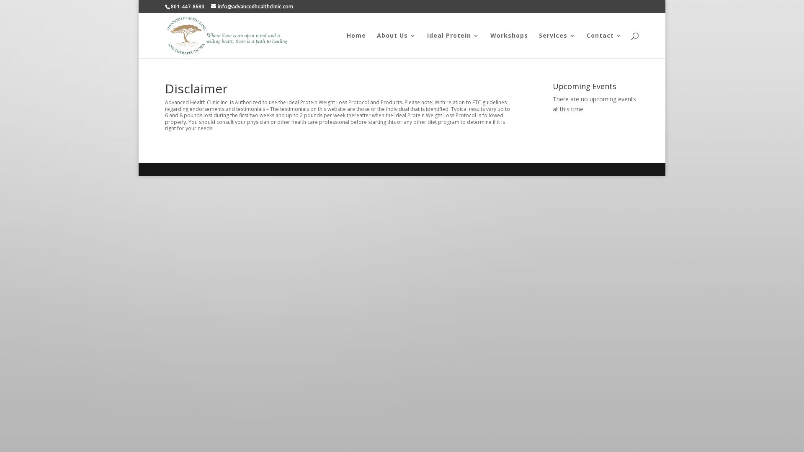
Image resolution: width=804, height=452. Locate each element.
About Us (392, 36)
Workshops (509, 36)
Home (356, 36)
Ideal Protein (449, 36)
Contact (600, 36)
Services (553, 36)
